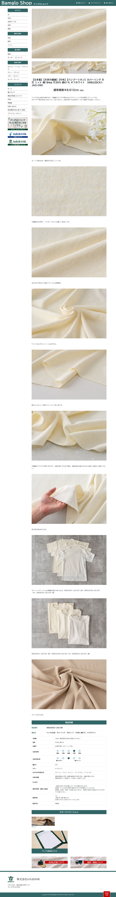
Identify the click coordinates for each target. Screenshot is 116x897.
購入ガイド (82, 3)
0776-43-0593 (15, 887)
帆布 (9, 41)
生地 (9, 18)
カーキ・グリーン (13, 79)
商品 (9, 28)
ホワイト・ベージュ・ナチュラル (18, 68)
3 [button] (62, 60)
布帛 (9, 38)
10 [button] (81, 60)
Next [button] (104, 67)
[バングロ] (18, 142)
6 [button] (70, 60)
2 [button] (59, 60)
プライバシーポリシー (15, 113)
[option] (69, 33)
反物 (9, 25)
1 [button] (57, 60)
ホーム (10, 88)
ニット (10, 45)
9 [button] (78, 60)
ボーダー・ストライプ (15, 57)
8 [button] (76, 60)
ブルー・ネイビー (13, 76)
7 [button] (73, 60)
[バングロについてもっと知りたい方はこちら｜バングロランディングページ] (18, 123)
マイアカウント (95, 3)
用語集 (10, 103)
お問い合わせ (12, 106)
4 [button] (65, 60)
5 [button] (68, 60)
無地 (9, 54)
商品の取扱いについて (15, 96)
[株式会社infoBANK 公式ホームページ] (18, 134)
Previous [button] (34, 67)
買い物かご (109, 3)
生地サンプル (12, 21)
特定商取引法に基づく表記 (16, 110)
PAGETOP (107, 894)
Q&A (9, 99)
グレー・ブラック (13, 72)
